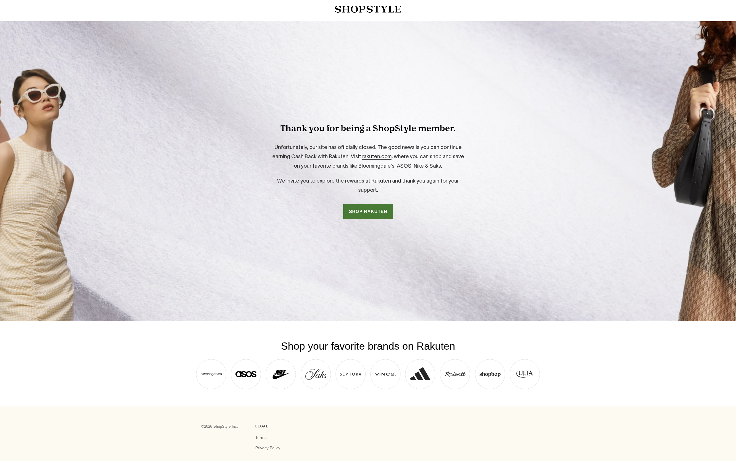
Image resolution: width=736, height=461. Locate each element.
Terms (261, 437)
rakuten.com (377, 156)
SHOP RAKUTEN (368, 211)
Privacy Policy (267, 447)
